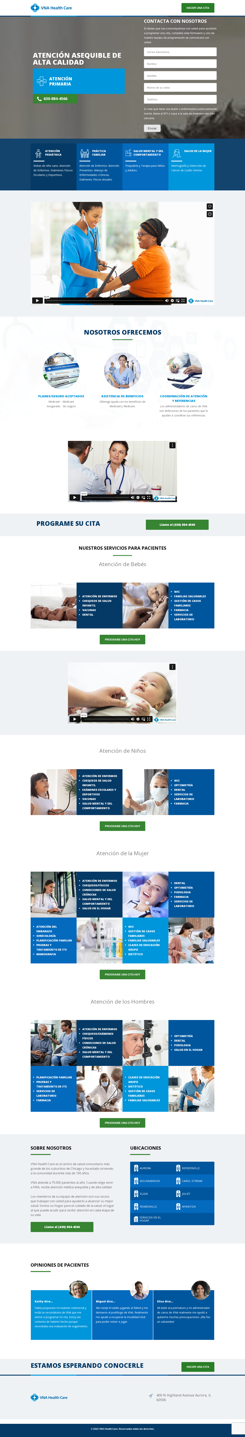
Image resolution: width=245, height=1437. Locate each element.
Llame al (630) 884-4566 (177, 525)
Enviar (152, 128)
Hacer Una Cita (198, 1366)
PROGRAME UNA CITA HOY (122, 639)
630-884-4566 (55, 98)
